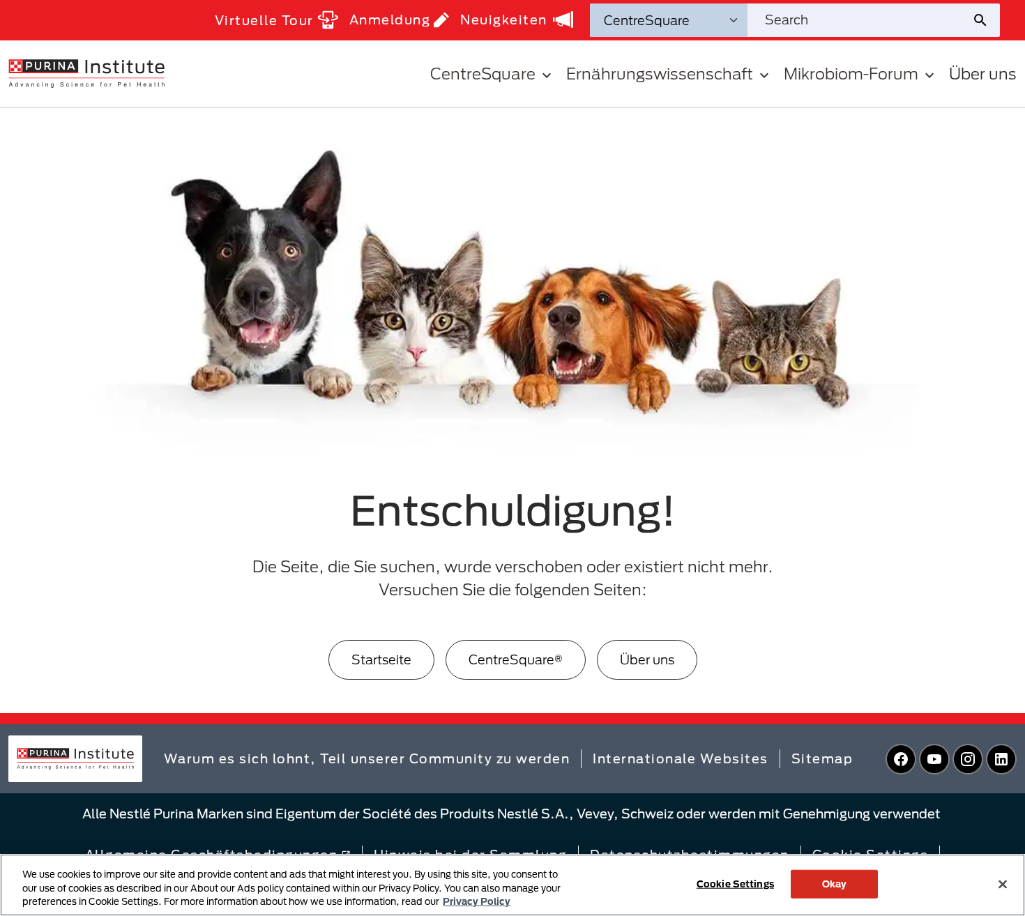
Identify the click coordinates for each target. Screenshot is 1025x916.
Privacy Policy (476, 901)
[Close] (1002, 884)
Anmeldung (390, 19)
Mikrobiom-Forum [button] (851, 73)
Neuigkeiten (503, 19)
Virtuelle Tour (264, 20)
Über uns (983, 73)
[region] (512, 885)
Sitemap (822, 758)
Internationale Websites (680, 758)
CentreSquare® (516, 659)
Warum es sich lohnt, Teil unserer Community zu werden (367, 758)
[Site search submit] (985, 20)
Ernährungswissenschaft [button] (659, 73)
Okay (834, 883)
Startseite (381, 659)
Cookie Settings (735, 883)
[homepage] (86, 72)
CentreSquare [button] (483, 73)
